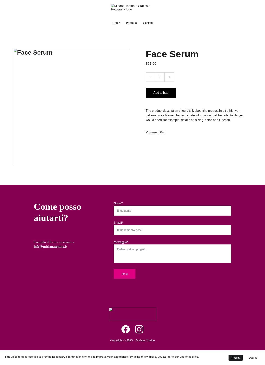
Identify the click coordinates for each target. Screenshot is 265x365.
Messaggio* (121, 242)
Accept (236, 357)
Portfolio (131, 22)
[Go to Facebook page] (127, 329)
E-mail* (118, 222)
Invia (124, 273)
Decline (253, 357)
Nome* (118, 203)
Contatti (148, 22)
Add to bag (160, 92)
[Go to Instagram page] (139, 329)
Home (116, 22)
